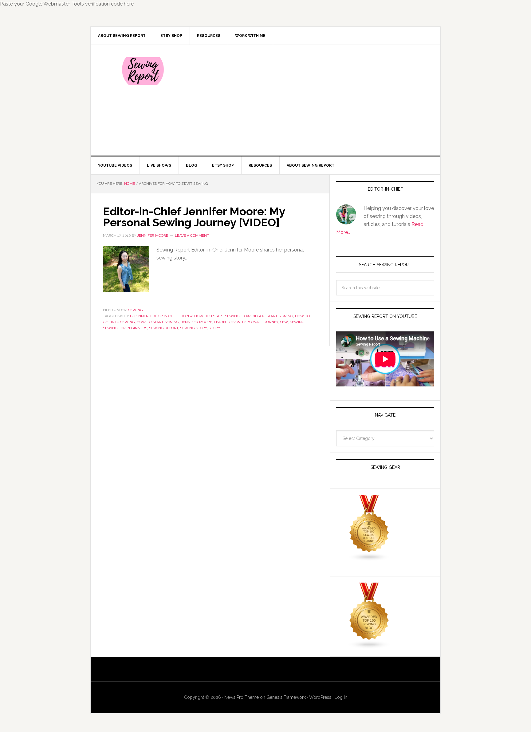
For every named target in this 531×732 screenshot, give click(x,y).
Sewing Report (143, 71)
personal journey (260, 322)
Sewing (135, 310)
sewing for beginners (125, 328)
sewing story (193, 328)
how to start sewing (158, 322)
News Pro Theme (241, 697)
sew (284, 322)
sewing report (163, 328)
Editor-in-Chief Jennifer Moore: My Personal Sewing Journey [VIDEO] (194, 217)
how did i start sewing (217, 316)
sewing (297, 322)
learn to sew (227, 322)
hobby (186, 316)
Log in (341, 697)
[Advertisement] (311, 100)
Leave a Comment (192, 235)
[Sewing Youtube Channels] (369, 558)
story (214, 328)
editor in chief (164, 316)
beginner (139, 316)
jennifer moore (196, 322)
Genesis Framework (286, 697)
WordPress (320, 697)
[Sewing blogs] (369, 646)
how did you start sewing (267, 316)
